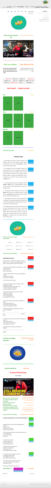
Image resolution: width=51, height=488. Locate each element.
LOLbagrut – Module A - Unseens (43, 19)
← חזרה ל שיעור (31, 13)
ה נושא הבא (32, 473)
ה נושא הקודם (5, 473)
